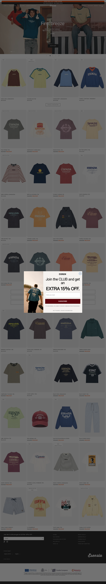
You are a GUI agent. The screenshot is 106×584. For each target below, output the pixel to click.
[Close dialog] (80, 273)
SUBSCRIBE (62, 301)
